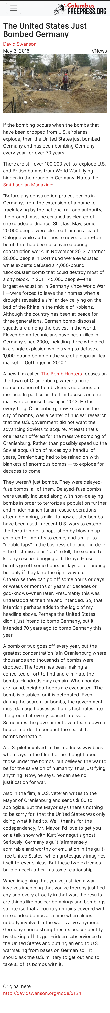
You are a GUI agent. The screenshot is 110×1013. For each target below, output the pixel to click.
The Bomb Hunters (61, 373)
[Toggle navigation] (13, 8)
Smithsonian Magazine (27, 184)
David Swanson (20, 44)
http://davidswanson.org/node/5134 (42, 993)
